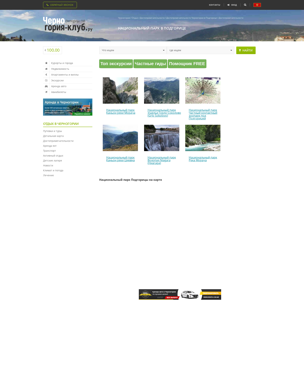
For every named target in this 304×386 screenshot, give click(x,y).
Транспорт (49, 150)
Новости (48, 165)
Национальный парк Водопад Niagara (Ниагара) (162, 160)
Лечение (48, 175)
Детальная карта (53, 136)
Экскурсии (57, 80)
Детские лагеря (52, 160)
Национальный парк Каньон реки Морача (120, 111)
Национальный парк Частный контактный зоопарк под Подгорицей (203, 114)
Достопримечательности (58, 140)
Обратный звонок (61, 5)
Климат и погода (53, 170)
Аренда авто (58, 86)
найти (247, 50)
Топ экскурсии (116, 63)
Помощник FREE (187, 63)
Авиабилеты (58, 92)
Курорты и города (62, 63)
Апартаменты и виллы (65, 74)
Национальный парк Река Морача (203, 158)
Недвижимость (60, 68)
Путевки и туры (52, 131)
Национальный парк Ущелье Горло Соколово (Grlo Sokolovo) (164, 113)
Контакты (214, 5)
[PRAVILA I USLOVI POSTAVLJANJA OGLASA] (257, 5)
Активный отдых (53, 155)
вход (234, 5)
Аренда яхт (50, 145)
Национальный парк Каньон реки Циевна (120, 158)
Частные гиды (150, 63)
